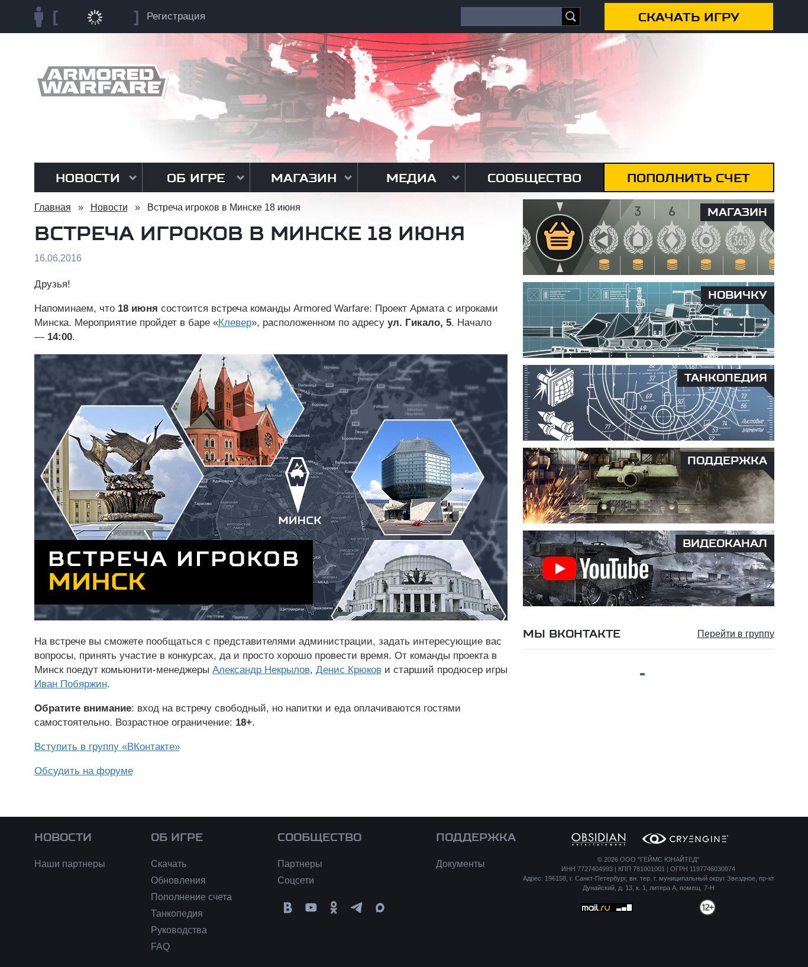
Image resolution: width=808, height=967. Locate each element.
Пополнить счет (688, 178)
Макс (380, 907)
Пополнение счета (191, 897)
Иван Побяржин (70, 684)
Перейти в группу (735, 634)
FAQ (160, 947)
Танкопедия (177, 913)
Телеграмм (357, 907)
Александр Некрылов (261, 669)
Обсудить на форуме (83, 771)
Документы (460, 864)
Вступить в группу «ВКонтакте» (107, 746)
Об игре (196, 178)
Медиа (411, 178)
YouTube (310, 907)
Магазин (304, 178)
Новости (88, 178)
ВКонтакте (287, 907)
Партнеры (299, 864)
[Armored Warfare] (101, 81)
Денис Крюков (349, 669)
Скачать (168, 864)
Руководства (179, 930)
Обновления (178, 880)
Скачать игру (688, 17)
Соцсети (295, 880)
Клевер (234, 322)
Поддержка (476, 837)
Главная (52, 207)
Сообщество (534, 178)
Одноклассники (334, 907)
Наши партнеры (69, 864)
